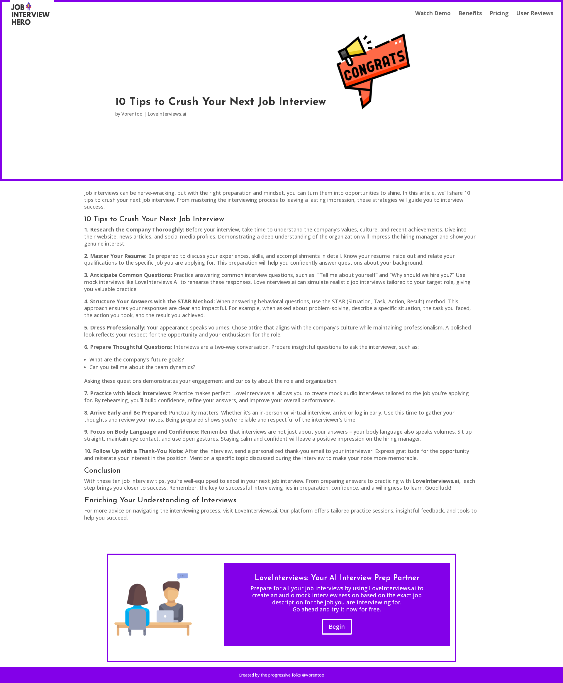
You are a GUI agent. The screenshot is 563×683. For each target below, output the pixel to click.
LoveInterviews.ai (166, 114)
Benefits (470, 14)
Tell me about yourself (347, 274)
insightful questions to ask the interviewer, (345, 346)
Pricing (499, 14)
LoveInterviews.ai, (437, 480)
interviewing (268, 487)
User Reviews (535, 14)
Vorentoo (132, 114)
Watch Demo (433, 14)
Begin (337, 626)
